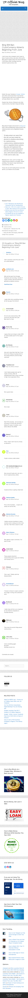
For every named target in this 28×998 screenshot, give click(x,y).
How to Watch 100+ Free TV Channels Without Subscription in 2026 (16, 948)
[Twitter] (6, 220)
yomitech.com (10, 269)
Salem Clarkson (10, 532)
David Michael (10, 583)
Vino (7, 451)
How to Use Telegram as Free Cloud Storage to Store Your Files (17, 934)
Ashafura (8, 252)
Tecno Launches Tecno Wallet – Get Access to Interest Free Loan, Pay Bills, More (13, 973)
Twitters (23, 94)
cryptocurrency (7, 226)
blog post (22, 125)
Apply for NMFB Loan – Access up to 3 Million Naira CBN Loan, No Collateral (13, 701)
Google (18, 94)
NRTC (4, 983)
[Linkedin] (8, 220)
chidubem (5, 968)
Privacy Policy (17, 994)
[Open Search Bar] (25, 8)
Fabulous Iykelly (10, 497)
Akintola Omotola (10, 514)
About (11, 994)
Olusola (5, 986)
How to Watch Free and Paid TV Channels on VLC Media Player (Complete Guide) (16, 941)
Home (7, 994)
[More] (16, 220)
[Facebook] (3, 220)
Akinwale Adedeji (10, 482)
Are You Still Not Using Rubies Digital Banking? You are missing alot (13, 706)
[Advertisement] (14, 25)
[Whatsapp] (11, 220)
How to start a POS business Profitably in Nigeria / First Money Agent (13, 721)
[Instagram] (14, 220)
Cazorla (8, 292)
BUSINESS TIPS (8, 224)
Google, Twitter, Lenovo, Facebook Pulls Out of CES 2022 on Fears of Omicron (13, 716)
